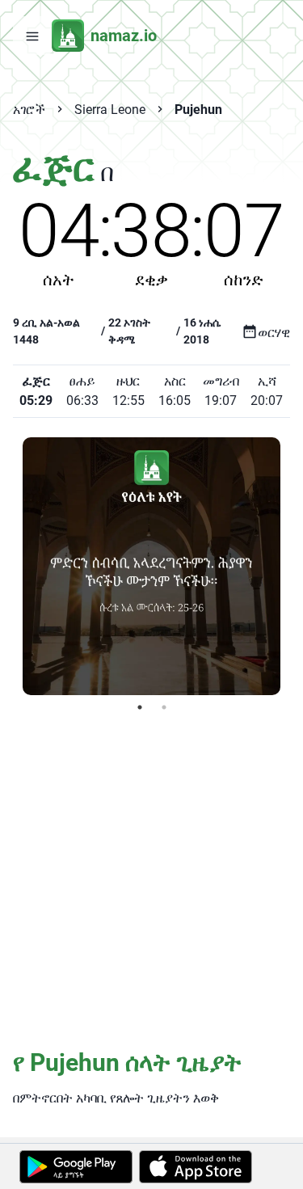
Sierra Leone (109, 109)
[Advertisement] (151, 879)
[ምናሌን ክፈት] (32, 35)
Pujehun (198, 109)
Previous (10, 566)
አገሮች (29, 109)
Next (292, 566)
